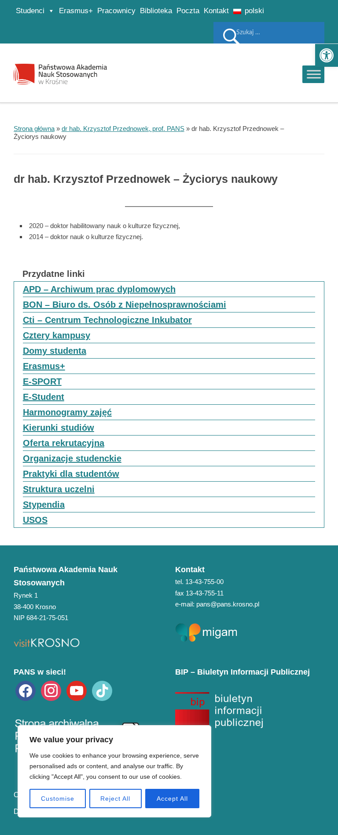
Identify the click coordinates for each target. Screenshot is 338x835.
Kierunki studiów (58, 427)
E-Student (43, 397)
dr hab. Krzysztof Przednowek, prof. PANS (123, 128)
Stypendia (44, 504)
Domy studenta (54, 351)
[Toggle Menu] (314, 74)
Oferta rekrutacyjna (63, 443)
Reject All (115, 798)
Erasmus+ (76, 11)
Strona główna (34, 128)
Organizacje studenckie (72, 458)
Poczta (187, 11)
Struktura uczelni (59, 489)
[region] (114, 771)
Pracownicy (116, 11)
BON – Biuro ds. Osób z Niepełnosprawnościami (124, 304)
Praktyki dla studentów (71, 474)
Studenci (30, 11)
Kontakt (216, 11)
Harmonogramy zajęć (67, 412)
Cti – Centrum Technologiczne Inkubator (107, 320)
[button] (326, 55)
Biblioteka (156, 11)
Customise (57, 798)
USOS (35, 520)
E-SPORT (42, 381)
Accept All (172, 798)
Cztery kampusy (56, 335)
